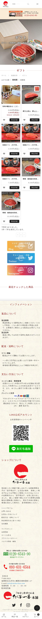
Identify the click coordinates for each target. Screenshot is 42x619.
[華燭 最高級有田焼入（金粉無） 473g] (31, 167)
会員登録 (5, 532)
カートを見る (6, 535)
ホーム (4, 75)
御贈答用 (14, 75)
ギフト (24, 75)
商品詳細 (14, 120)
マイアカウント (7, 529)
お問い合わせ (6, 511)
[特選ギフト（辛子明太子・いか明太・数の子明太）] (31, 133)
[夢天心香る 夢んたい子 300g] (31, 94)
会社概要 (5, 524)
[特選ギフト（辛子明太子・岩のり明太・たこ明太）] (11, 133)
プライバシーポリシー (9, 538)
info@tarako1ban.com (16, 583)
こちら (21, 365)
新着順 (22, 80)
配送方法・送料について (10, 517)
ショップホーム (7, 508)
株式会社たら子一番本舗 (30, 610)
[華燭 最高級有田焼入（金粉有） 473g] (11, 201)
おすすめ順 (5, 80)
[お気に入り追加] (4, 119)
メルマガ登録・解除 (9, 541)
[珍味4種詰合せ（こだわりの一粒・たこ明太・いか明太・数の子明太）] (11, 94)
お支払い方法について (9, 514)
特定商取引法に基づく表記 (11, 520)
